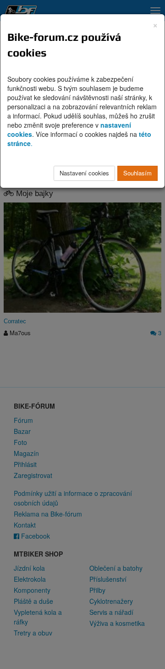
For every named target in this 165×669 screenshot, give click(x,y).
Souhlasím (137, 173)
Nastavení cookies (84, 173)
